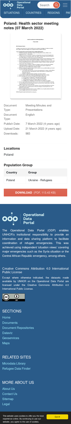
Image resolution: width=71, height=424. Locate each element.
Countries (33, 13)
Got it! (57, 416)
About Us (8, 388)
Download (35, 192)
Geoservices (10, 338)
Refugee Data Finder (16, 368)
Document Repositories (18, 328)
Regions (54, 13)
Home (6, 317)
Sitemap (7, 399)
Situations (12, 13)
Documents (10, 322)
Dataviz (7, 333)
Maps (6, 343)
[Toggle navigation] (65, 5)
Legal (6, 404)
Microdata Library (14, 363)
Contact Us (9, 394)
